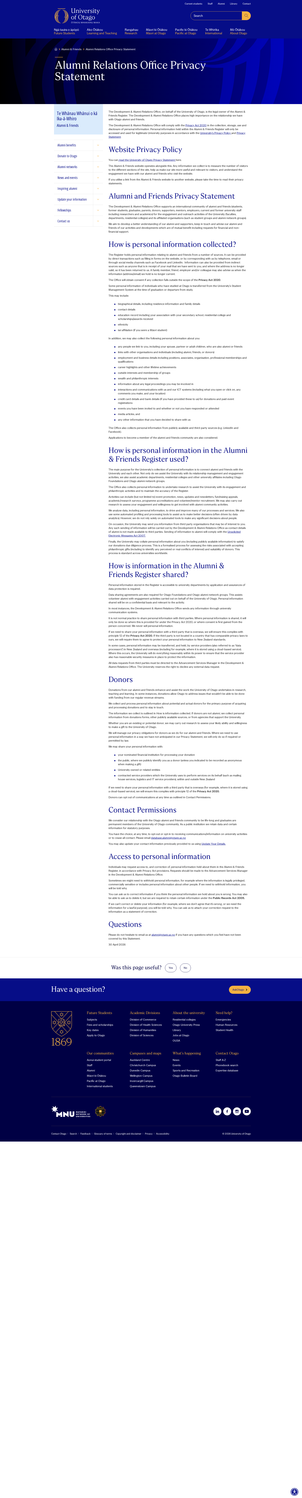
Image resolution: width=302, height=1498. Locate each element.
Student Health (224, 1030)
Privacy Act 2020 (196, 125)
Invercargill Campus (141, 1080)
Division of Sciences (141, 1035)
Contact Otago (227, 1053)
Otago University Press (186, 1024)
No (185, 967)
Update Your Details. (214, 843)
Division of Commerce (143, 1019)
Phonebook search (227, 1065)
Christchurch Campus (143, 1065)
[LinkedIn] (217, 1111)
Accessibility (162, 1133)
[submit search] (246, 15)
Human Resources (226, 1024)
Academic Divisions (145, 1013)
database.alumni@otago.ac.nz (168, 837)
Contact (247, 3)
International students (100, 1086)
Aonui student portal (99, 1059)
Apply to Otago (96, 1035)
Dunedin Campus (140, 1070)
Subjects (92, 1019)
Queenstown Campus (143, 1086)
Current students (193, 3)
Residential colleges (184, 1019)
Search (73, 1133)
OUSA (176, 1040)
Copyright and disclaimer (128, 1133)
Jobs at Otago (181, 1035)
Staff (210, 3)
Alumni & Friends (71, 49)
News (176, 1059)
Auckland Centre (140, 1059)
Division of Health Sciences (146, 1024)
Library (233, 3)
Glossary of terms (103, 1133)
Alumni (221, 3)
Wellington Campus (141, 1075)
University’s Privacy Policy (215, 133)
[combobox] (216, 15)
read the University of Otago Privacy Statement (147, 159)
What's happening (187, 1053)
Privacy (149, 1133)
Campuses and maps (145, 1053)
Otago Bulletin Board (185, 1075)
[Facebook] (227, 1111)
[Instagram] (237, 1111)
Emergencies (223, 1019)
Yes (171, 967)
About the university (189, 1013)
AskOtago (238, 989)
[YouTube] (247, 1111)
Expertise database (227, 1070)
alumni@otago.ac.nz (163, 934)
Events (177, 1065)
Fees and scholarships (100, 1024)
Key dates (93, 1030)
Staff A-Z (221, 1059)
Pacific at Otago (96, 1080)
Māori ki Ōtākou (96, 1075)
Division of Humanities (143, 1030)
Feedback (85, 1133)
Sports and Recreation (186, 1070)
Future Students (99, 1013)
